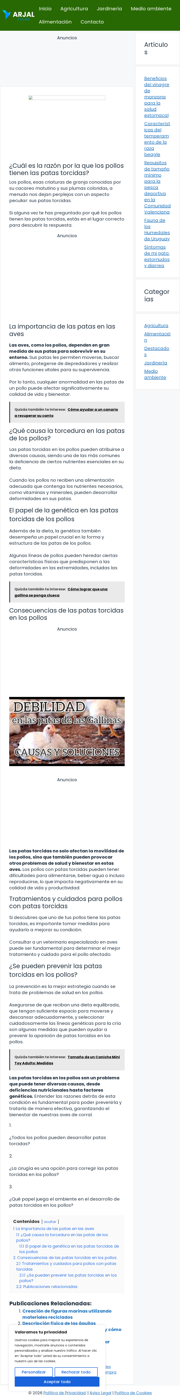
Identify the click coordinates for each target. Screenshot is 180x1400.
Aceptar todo (57, 1381)
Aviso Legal (100, 1393)
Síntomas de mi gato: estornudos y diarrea (157, 256)
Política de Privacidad (64, 1393)
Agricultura (74, 8)
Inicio (45, 8)
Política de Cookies (133, 1393)
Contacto (92, 21)
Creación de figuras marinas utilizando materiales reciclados (67, 1314)
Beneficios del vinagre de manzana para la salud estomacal (156, 96)
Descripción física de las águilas (59, 1323)
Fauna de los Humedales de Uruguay (157, 229)
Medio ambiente (151, 8)
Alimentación (55, 21)
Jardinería (109, 8)
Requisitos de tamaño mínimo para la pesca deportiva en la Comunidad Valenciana (157, 187)
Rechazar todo (76, 1372)
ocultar (50, 1221)
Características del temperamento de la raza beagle (157, 139)
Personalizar (34, 1372)
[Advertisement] (67, 61)
